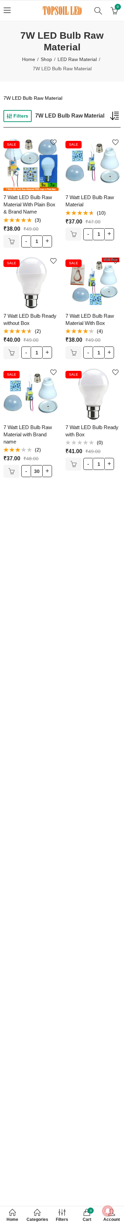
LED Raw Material (77, 59)
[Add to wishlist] (53, 142)
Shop (46, 59)
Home (28, 59)
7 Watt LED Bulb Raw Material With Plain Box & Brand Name (29, 204)
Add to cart (11, 241)
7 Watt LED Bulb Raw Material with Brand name (27, 434)
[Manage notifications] (107, 1210)
